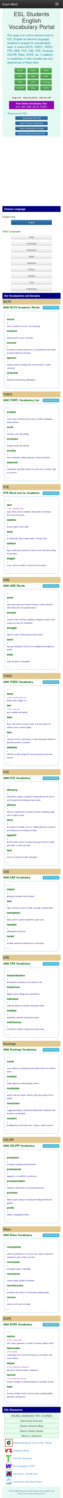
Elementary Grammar (32, 1420)
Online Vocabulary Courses (32, 128)
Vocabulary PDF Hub (31, 118)
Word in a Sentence (31, 1435)
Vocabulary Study (21, 1450)
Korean (31, 269)
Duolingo (46, 82)
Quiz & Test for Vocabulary (31, 123)
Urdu (31, 282)
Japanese (31, 262)
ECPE (46, 87)
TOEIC (46, 70)
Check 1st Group (51, 307)
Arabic (31, 256)
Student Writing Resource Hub (31, 133)
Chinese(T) (32, 250)
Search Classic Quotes (31, 1430)
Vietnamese (31, 288)
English (31, 222)
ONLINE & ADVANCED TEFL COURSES (31, 1415)
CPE (33, 82)
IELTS (20, 70)
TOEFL (33, 70)
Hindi (31, 237)
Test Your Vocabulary (22, 1458)
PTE (20, 76)
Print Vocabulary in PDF (24, 1466)
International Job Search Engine (27, 1481)
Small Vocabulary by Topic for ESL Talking (32, 1442)
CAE (20, 82)
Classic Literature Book (31, 1425)
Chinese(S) (31, 243)
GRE (33, 76)
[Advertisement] (31, 169)
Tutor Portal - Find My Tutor (25, 1473)
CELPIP (20, 87)
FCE (46, 76)
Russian (31, 275)
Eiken (33, 87)
